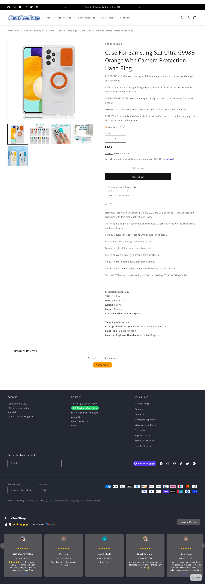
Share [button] (111, 203)
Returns (139, 409)
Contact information (94, 501)
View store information (119, 195)
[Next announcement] (139, 7)
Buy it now (138, 176)
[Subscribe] (58, 463)
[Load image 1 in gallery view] (18, 134)
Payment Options (143, 435)
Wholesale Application (146, 419)
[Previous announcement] (65, 7)
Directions (140, 430)
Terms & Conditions (144, 440)
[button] (50, 18)
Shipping (109, 153)
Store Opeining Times (145, 425)
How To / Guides (143, 446)
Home (10, 30)
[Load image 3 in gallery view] (61, 134)
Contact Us (140, 414)
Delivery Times (142, 403)
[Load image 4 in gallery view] (83, 134)
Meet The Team (79, 421)
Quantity (109, 133)
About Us (76, 417)
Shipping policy (77, 501)
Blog (73, 425)
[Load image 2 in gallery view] (39, 134)
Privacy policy (46, 501)
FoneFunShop (19, 501)
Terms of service (61, 501)
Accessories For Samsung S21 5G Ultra (35, 30)
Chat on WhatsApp (87, 407)
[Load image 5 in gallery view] (18, 156)
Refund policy (33, 501)
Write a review (102, 364)
